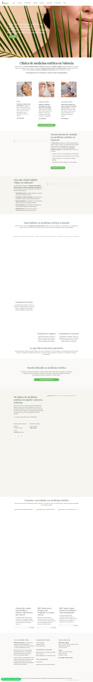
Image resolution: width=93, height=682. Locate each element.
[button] (11, 679)
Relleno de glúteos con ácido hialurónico (46, 655)
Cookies (76, 680)
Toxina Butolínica (40, 642)
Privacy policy (70, 680)
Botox (18, 101)
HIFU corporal (39, 654)
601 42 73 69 (63, 647)
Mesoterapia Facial (40, 646)
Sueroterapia (39, 662)
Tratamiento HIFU (67, 102)
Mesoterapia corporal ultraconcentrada (45, 652)
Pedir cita (13, 36)
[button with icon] (15, 435)
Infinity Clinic (20, 605)
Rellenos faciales (44, 102)
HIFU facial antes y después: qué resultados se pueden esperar (46, 611)
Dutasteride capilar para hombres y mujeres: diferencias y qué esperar (24, 611)
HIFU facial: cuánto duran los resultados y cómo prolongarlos (68, 610)
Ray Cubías (69, 678)
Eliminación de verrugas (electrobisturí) (45, 664)
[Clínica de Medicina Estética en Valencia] (5, 3)
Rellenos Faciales (40, 644)
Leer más (32, 627)
